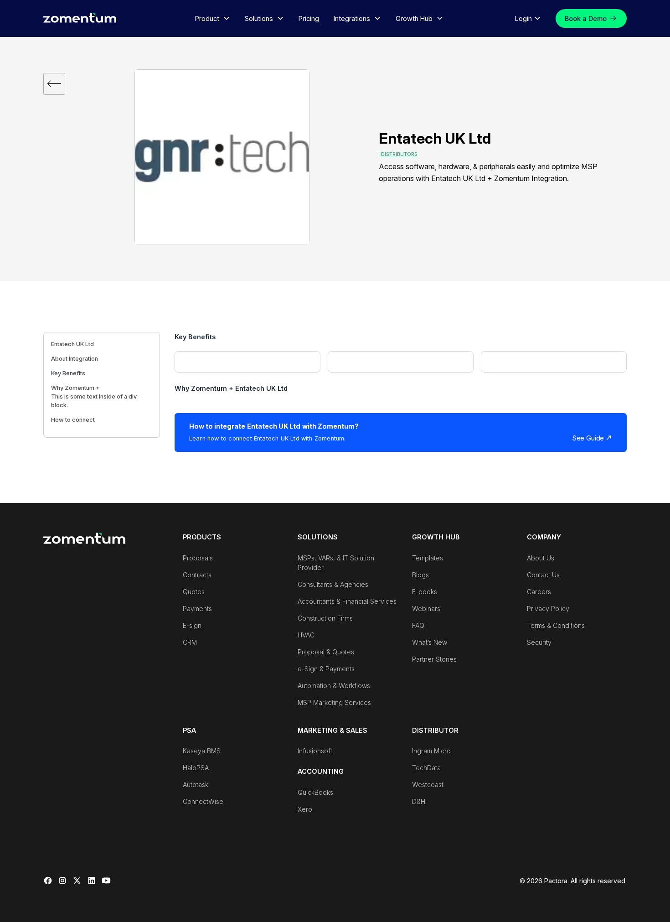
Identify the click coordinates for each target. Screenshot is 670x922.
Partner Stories (434, 659)
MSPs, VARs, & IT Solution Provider (336, 562)
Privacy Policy (548, 608)
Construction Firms (325, 618)
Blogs (420, 575)
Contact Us (543, 575)
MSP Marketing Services (334, 702)
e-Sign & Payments (326, 669)
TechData (426, 768)
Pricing (309, 18)
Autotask (195, 784)
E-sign (192, 625)
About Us (540, 558)
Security (539, 642)
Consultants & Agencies (333, 584)
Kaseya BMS (202, 751)
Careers (539, 592)
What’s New (429, 642)
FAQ (418, 625)
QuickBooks (315, 792)
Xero (305, 809)
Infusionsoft (315, 751)
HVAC (306, 635)
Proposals (198, 558)
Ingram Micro (431, 751)
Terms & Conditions (556, 625)
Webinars (426, 608)
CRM (190, 642)
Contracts (197, 575)
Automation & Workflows (334, 685)
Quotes (194, 592)
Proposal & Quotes (326, 652)
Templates (427, 558)
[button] (212, 18)
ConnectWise (203, 801)
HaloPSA (196, 768)
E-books (424, 592)
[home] (79, 17)
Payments (197, 608)
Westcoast (427, 784)
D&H (418, 801)
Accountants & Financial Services (347, 601)
